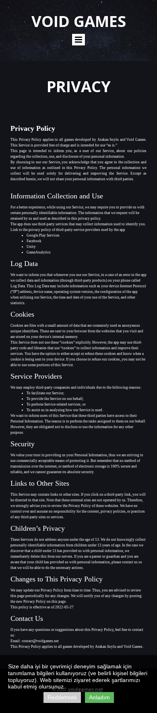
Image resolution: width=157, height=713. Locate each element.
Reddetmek (62, 697)
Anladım (99, 697)
